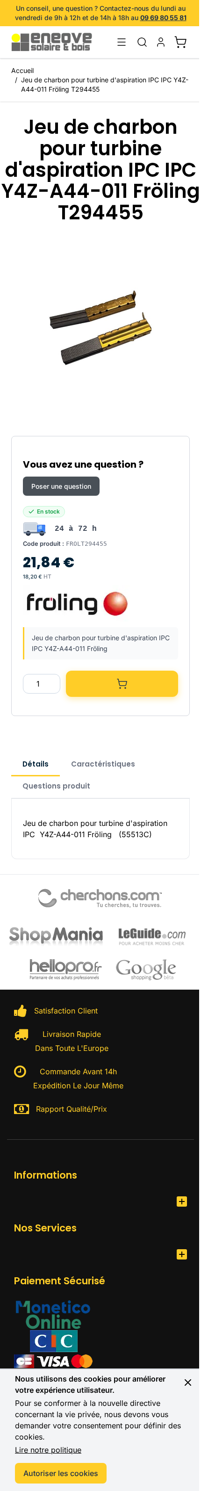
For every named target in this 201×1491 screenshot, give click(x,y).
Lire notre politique (48, 1450)
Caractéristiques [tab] (103, 764)
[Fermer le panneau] (188, 1382)
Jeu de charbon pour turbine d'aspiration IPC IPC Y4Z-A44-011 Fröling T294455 (104, 84)
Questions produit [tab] (56, 786)
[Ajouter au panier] (122, 684)
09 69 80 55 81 (163, 18)
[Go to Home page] (57, 42)
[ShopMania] (56, 935)
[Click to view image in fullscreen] (100, 328)
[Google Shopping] (146, 969)
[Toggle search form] (142, 42)
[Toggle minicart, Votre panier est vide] (180, 42)
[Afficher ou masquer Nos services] (182, 1254)
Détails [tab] (35, 764)
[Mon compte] (160, 42)
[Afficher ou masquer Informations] (182, 1201)
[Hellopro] (66, 969)
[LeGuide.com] (152, 935)
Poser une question (61, 486)
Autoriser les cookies (60, 1473)
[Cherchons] (101, 898)
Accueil (22, 70)
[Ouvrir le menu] (121, 42)
